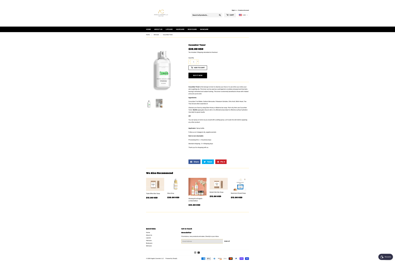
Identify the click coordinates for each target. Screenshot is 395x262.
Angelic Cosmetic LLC (157, 258)
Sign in (234, 10)
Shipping (200, 52)
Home (148, 29)
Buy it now (197, 75)
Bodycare (192, 29)
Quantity (191, 58)
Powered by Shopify (171, 258)
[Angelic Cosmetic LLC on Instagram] (195, 253)
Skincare (204, 29)
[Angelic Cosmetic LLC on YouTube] (199, 253)
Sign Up (227, 241)
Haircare (180, 29)
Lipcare (169, 29)
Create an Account (243, 10)
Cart (231, 15)
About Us (158, 29)
